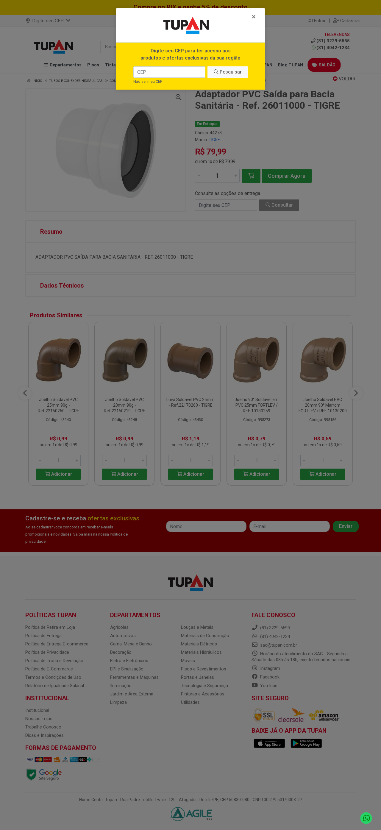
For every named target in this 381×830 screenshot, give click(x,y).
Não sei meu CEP (147, 81)
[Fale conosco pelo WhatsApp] (366, 818)
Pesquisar (230, 72)
